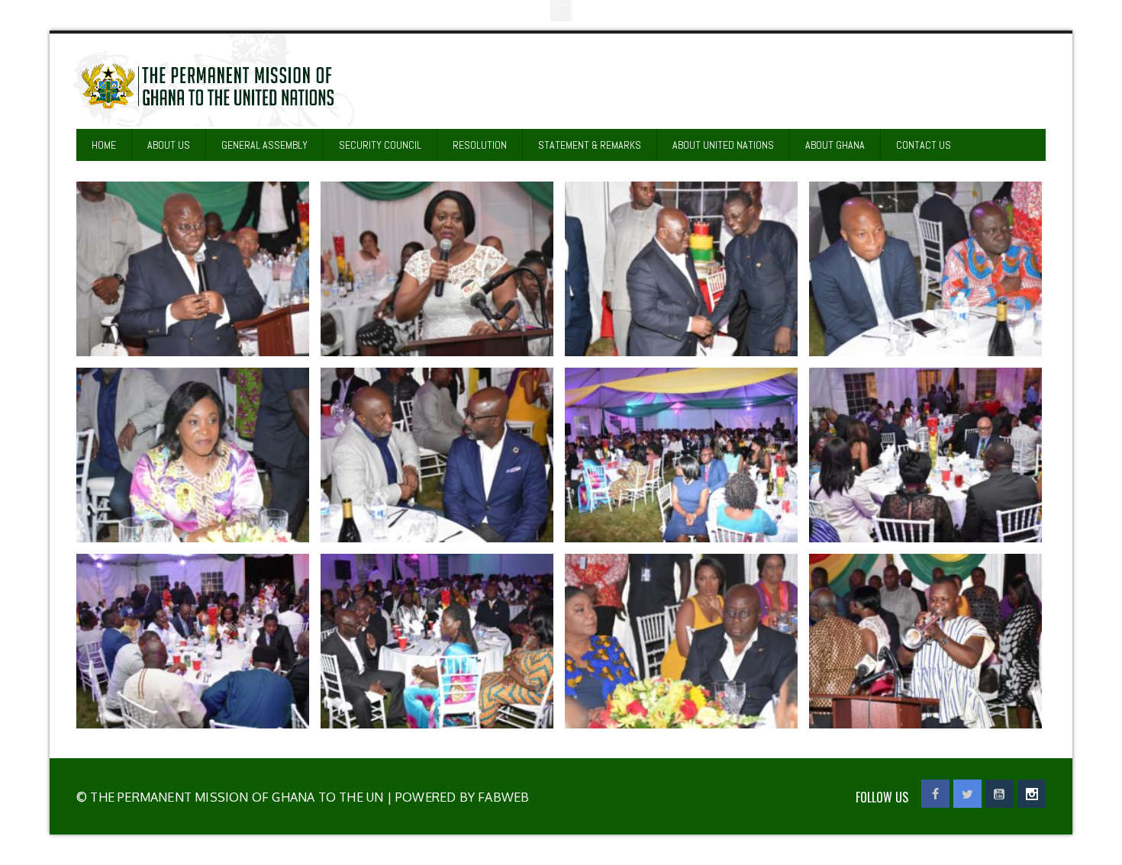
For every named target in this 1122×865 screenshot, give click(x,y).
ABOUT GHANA (835, 145)
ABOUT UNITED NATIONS (723, 145)
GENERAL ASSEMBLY (264, 145)
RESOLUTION (480, 145)
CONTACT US (923, 145)
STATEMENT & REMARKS (589, 145)
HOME (104, 145)
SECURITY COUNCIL (380, 145)
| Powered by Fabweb (456, 797)
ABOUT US (168, 145)
